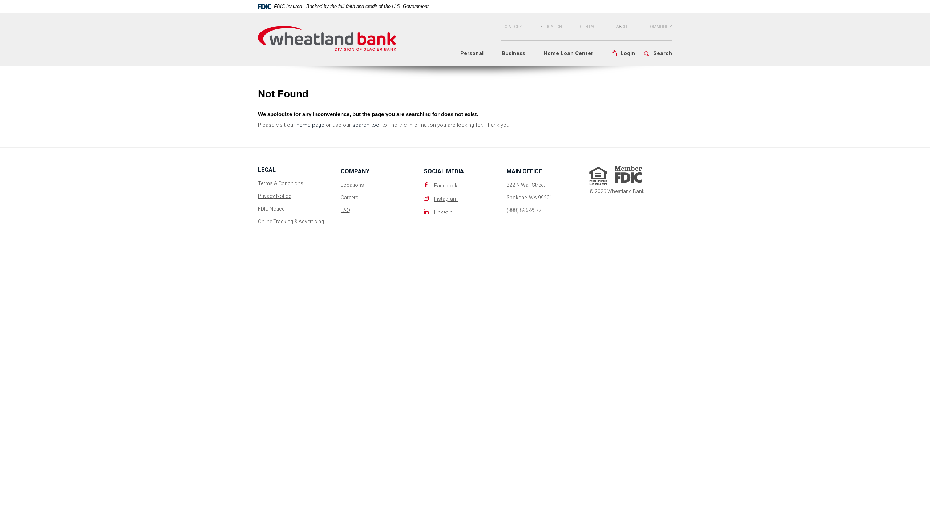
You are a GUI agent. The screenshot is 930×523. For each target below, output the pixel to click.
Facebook (445, 185)
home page (310, 125)
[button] (623, 53)
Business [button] (513, 53)
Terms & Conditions (280, 183)
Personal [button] (472, 53)
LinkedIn (443, 212)
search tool (366, 125)
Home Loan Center (568, 53)
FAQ (345, 210)
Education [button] (551, 26)
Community (660, 26)
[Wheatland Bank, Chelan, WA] (327, 35)
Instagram (446, 199)
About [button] (623, 26)
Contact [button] (589, 26)
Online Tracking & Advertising (291, 221)
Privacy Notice (274, 196)
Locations (511, 26)
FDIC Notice (271, 209)
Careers (350, 197)
